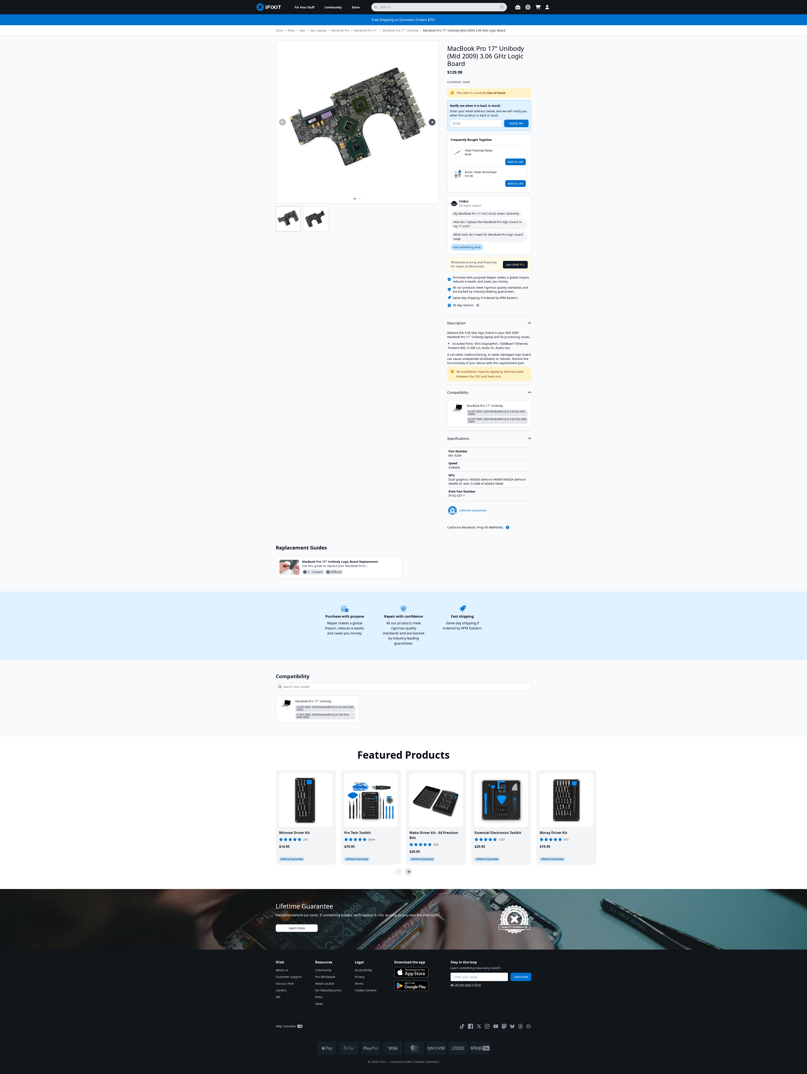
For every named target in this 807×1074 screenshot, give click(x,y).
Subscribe (521, 977)
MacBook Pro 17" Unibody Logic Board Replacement (340, 562)
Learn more (297, 928)
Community (323, 970)
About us (282, 970)
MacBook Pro (340, 30)
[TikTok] (462, 1026)
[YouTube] (495, 1026)
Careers (281, 990)
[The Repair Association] (528, 1026)
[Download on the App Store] (411, 972)
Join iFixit (515, 265)
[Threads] (520, 1026)
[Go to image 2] (359, 198)
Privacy (360, 977)
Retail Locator (324, 983)
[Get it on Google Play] (411, 986)
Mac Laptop (318, 30)
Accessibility (363, 970)
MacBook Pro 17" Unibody (400, 30)
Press (319, 997)
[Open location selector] (528, 7)
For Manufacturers (328, 990)
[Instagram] (487, 1026)
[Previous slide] (398, 872)
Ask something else (467, 247)
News (319, 1004)
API (278, 997)
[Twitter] (478, 1026)
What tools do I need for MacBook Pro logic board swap (488, 237)
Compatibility (457, 392)
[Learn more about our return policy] (477, 305)
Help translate (286, 1026)
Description (456, 323)
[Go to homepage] (270, 7)
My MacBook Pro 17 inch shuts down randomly (486, 213)
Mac (303, 30)
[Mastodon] (504, 1026)
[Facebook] (470, 1026)
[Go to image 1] (354, 198)
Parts (291, 30)
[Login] (547, 7)
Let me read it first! (467, 985)
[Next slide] (408, 872)
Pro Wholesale (325, 977)
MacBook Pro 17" (365, 30)
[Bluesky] (512, 1026)
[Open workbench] (518, 7)
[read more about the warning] (507, 527)
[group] (282, 122)
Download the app (409, 962)
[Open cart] (538, 7)
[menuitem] (304, 7)
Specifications (458, 438)
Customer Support (289, 977)
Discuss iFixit (285, 983)
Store (279, 30)
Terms (359, 983)
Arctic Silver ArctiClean (481, 172)
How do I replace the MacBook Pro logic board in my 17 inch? (487, 224)
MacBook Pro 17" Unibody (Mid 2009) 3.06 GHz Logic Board (464, 30)
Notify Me (516, 123)
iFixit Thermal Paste (478, 150)
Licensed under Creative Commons (414, 1062)
